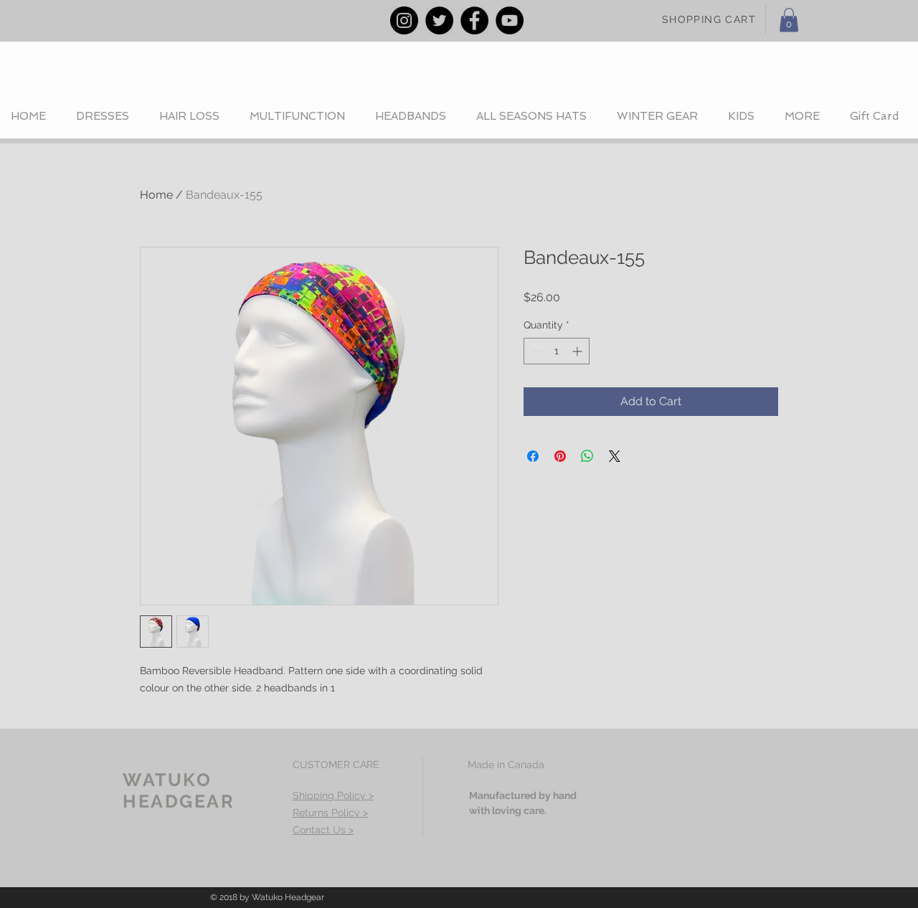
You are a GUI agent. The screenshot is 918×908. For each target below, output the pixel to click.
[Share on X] (614, 456)
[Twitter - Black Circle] (439, 20)
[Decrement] (535, 351)
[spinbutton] (556, 351)
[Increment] (578, 351)
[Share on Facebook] (532, 456)
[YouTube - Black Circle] (510, 20)
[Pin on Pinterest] (560, 456)
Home (156, 195)
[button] (789, 20)
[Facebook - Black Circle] (474, 20)
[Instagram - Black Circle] (404, 20)
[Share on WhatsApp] (587, 456)
